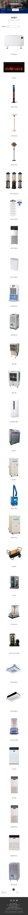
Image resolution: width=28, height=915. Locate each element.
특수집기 (2, 12)
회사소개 (6, 911)
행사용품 (9, 9)
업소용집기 (3, 9)
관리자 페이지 (20, 911)
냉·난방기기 (15, 9)
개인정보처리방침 (13, 911)
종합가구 (21, 9)
